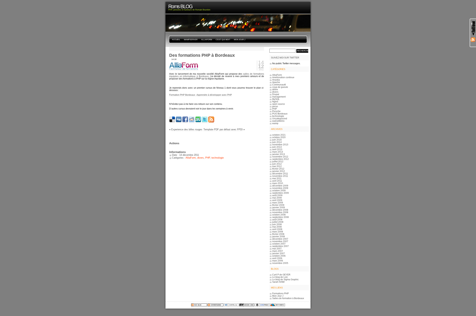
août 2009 (277, 195)
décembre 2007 (280, 239)
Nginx (275, 101)
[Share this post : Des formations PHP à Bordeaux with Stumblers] (198, 121)
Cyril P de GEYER (281, 274)
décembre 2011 (280, 173)
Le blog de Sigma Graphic (285, 279)
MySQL (276, 99)
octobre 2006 (279, 256)
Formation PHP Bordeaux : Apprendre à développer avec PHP (200, 95)
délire (275, 89)
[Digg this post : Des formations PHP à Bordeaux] (179, 121)
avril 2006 (277, 258)
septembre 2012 (280, 159)
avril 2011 (277, 181)
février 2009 (278, 205)
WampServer (190, 40)
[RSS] (473, 40)
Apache (276, 82)
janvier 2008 (278, 236)
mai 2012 (277, 166)
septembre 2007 (280, 246)
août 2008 (277, 219)
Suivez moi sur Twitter (285, 57)
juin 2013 (277, 147)
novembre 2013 (280, 144)
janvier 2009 (278, 207)
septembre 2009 (280, 193)
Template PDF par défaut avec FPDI (223, 129)
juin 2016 (277, 139)
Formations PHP (280, 293)
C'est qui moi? (223, 40)
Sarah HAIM (278, 282)
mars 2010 (277, 183)
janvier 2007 (278, 253)
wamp (275, 123)
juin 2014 (277, 142)
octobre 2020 (279, 137)
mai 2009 (277, 198)
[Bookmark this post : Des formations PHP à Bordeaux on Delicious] (172, 121)
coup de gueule (280, 87)
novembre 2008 (280, 212)
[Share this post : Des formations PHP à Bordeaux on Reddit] (192, 121)
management (279, 96)
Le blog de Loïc (280, 277)
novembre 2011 (280, 176)
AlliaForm (206, 40)
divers (200, 157)
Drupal (275, 94)
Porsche (276, 111)
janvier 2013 (278, 154)
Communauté (279, 84)
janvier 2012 (278, 171)
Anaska (276, 80)
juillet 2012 (277, 161)
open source (278, 104)
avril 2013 (277, 149)
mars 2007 (277, 251)
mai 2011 (277, 178)
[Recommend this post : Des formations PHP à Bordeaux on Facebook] (185, 121)
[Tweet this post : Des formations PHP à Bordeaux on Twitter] (205, 121)
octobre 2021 (279, 135)
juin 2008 (277, 224)
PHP (207, 157)
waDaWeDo (278, 121)
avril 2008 (277, 229)
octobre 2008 (279, 214)
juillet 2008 (277, 222)
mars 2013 (277, 152)
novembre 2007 (280, 241)
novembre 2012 (280, 156)
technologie (217, 157)
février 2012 (278, 168)
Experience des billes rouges (186, 129)
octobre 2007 (279, 243)
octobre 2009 (279, 190)
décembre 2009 (280, 185)
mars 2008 (277, 231)
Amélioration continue (283, 77)
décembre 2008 (280, 210)
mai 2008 (277, 227)
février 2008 (278, 234)
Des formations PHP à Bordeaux (202, 55)
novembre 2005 (280, 263)
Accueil (176, 40)
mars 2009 (277, 202)
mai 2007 (277, 248)
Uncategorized (279, 118)
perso (275, 106)
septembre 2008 (280, 217)
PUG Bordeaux (279, 113)
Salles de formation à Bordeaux (288, 298)
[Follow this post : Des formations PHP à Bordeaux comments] (211, 121)
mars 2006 (277, 260)
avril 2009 (277, 200)
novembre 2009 (280, 188)
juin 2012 (277, 164)
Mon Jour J (239, 40)
